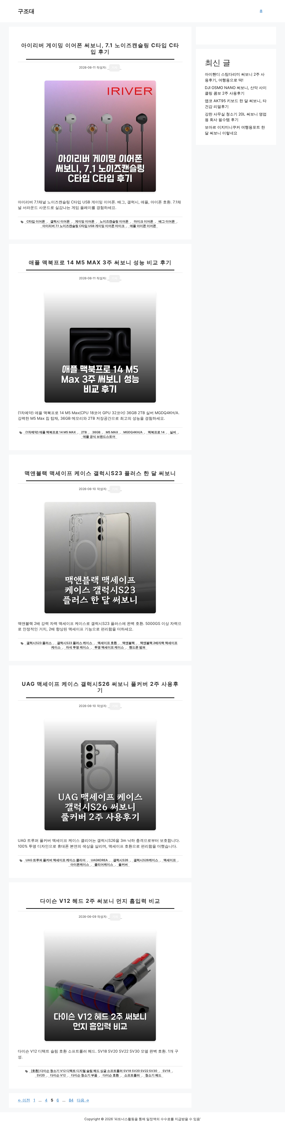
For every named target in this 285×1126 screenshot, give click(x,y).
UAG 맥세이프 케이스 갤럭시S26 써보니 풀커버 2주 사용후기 (100, 687)
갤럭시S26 (120, 860)
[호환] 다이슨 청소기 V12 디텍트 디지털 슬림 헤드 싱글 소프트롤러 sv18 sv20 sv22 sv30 (94, 1071)
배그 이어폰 (167, 221)
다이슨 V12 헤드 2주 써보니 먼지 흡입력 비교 (100, 901)
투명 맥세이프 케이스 (109, 647)
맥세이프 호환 (107, 643)
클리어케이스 (103, 864)
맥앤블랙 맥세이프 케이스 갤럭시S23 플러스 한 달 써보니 (100, 473)
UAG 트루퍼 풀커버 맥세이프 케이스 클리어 (56, 860)
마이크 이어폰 (143, 221)
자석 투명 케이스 (77, 647)
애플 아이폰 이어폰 (143, 226)
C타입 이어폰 (35, 221)
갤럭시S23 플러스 (39, 643)
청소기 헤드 (153, 1075)
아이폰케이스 (79, 864)
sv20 (41, 1075)
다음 (83, 1100)
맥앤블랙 (128, 643)
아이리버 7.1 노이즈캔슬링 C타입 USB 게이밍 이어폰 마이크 (83, 226)
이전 (24, 1100)
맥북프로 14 (156, 432)
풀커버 (123, 864)
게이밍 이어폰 (84, 221)
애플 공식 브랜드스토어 (99, 436)
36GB (96, 432)
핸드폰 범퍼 (137, 647)
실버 (173, 432)
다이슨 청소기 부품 (84, 1075)
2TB (84, 432)
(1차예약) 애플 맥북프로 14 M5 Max (50, 432)
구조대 (26, 11)
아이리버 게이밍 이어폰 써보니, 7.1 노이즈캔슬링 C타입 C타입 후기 (100, 48)
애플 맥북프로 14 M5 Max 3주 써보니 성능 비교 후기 (100, 262)
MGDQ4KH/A (132, 432)
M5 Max (112, 432)
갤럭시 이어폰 (60, 221)
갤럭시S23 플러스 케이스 (74, 643)
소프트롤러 (132, 1075)
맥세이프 (169, 860)
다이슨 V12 (58, 1075)
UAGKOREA (99, 860)
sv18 (166, 1071)
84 (71, 1100)
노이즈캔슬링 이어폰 (114, 221)
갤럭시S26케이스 (146, 860)
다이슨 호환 (111, 1075)
